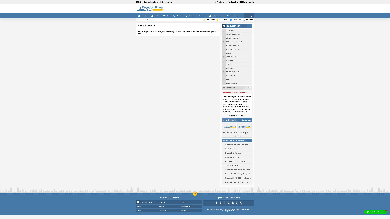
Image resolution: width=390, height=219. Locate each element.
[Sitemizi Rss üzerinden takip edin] (240, 203)
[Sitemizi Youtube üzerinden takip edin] (232, 203)
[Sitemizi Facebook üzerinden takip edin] (216, 203)
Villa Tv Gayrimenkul (148, 20)
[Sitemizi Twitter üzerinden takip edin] (220, 203)
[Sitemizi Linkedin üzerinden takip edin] (228, 203)
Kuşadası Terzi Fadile (232, 165)
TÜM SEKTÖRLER (246, 120)
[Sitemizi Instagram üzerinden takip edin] (224, 203)
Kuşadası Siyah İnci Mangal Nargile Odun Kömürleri (238, 174)
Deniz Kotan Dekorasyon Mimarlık (236, 145)
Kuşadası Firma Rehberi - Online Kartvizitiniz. (221, 209)
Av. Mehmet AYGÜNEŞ (232, 157)
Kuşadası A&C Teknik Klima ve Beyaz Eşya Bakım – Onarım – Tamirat (238, 178)
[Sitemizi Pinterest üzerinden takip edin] (236, 203)
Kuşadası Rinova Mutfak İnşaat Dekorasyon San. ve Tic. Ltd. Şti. (238, 170)
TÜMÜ (249, 88)
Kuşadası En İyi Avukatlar (245, 133)
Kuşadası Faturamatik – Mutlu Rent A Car (238, 182)
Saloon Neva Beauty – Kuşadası (235, 161)
